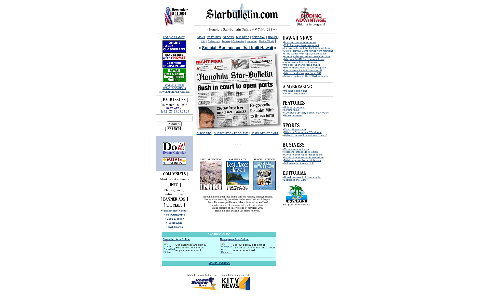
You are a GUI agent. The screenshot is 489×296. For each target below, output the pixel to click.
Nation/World (266, 41)
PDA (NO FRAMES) (174, 37)
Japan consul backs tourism (300, 62)
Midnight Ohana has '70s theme (303, 132)
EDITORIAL (258, 37)
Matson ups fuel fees (296, 149)
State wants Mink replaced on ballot (305, 53)
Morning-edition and (295, 90)
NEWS (201, 37)
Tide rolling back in (295, 129)
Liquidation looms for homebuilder (304, 157)
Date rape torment (294, 107)
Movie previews (293, 115)
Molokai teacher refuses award (302, 64)
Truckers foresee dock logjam (301, 151)
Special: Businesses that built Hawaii (237, 48)
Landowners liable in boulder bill (303, 70)
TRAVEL (273, 37)
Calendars (214, 41)
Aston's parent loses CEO (299, 163)
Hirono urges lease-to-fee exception (305, 67)
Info (203, 41)
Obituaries (238, 41)
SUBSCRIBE (204, 133)
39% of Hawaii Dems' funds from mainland (308, 50)
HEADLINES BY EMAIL (265, 133)
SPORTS (228, 37)
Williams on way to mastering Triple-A (305, 135)
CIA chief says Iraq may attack (301, 45)
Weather (252, 41)
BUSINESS (242, 37)
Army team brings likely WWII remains (306, 76)
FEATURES (214, 37)
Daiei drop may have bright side (302, 160)
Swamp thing (291, 109)
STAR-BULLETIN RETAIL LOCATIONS (174, 87)
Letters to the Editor (295, 179)
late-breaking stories (295, 93)
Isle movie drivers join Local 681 (302, 73)
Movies (226, 41)
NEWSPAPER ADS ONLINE (174, 91)
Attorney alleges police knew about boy (307, 56)
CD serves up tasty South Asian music (306, 112)
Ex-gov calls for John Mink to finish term (307, 48)
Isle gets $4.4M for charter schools (304, 59)
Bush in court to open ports (300, 42)
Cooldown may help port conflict (302, 177)
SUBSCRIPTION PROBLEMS (231, 133)
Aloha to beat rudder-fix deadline (303, 154)
